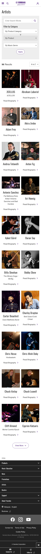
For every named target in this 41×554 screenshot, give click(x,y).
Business (5, 511)
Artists (4, 484)
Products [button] (4, 463)
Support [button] (4, 495)
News (3, 473)
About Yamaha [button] (6, 500)
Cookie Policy (20, 532)
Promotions (5, 479)
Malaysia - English (10, 507)
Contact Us (9, 528)
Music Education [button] (7, 468)
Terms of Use (19, 528)
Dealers (4, 490)
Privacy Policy (31, 528)
